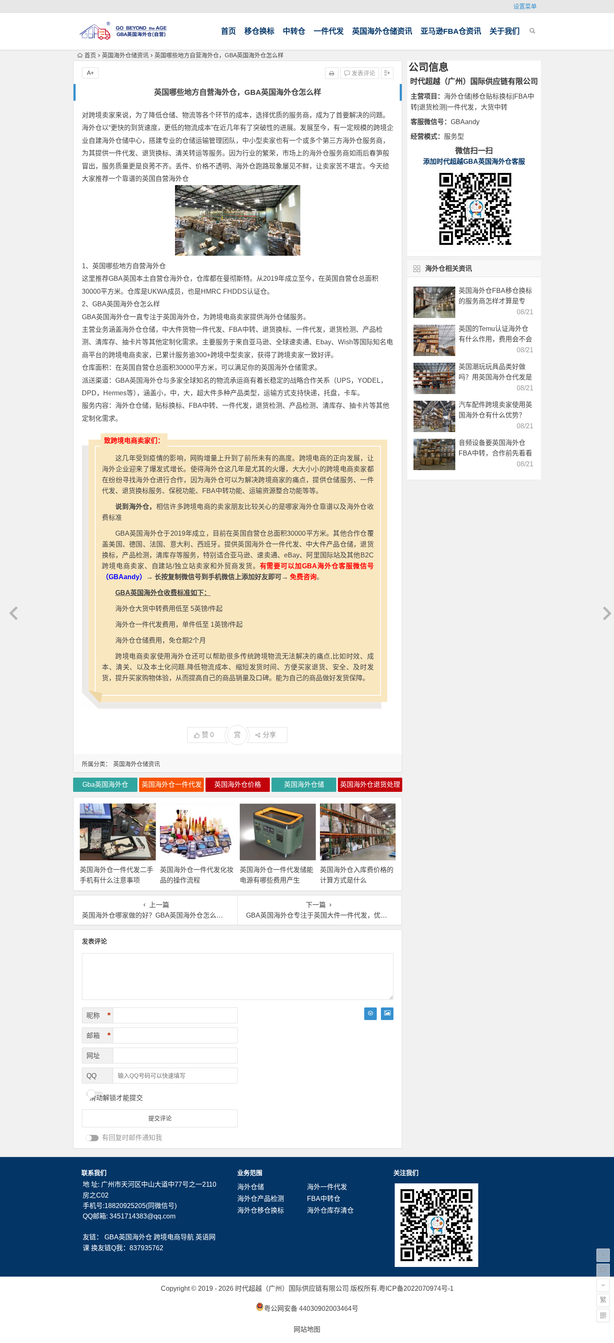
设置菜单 (525, 6)
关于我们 (505, 31)
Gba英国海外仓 (105, 784)
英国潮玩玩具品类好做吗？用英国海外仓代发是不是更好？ (495, 377)
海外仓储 (250, 1186)
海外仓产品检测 (260, 1198)
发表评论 (362, 73)
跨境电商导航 (174, 1237)
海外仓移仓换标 (260, 1210)
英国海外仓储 (281, 367)
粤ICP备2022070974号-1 (416, 1288)
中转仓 (294, 31)
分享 (269, 734)
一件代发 (329, 31)
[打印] (331, 73)
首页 (228, 31)
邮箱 (98, 1035)
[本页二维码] (603, 1315)
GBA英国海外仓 (128, 1237)
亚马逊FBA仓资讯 (451, 31)
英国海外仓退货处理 (370, 784)
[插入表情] (370, 1013)
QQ (91, 1075)
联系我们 (94, 1172)
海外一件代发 (327, 1186)
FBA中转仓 (323, 1198)
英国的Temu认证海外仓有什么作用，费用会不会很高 (495, 339)
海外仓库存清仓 (330, 1210)
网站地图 (307, 1329)
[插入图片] (387, 1013)
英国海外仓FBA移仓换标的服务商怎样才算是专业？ (495, 301)
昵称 (98, 1015)
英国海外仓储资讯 (382, 31)
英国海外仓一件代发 (172, 784)
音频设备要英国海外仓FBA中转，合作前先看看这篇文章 (495, 453)
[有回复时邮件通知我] (92, 1138)
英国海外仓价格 (237, 784)
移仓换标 (259, 31)
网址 (93, 1055)
